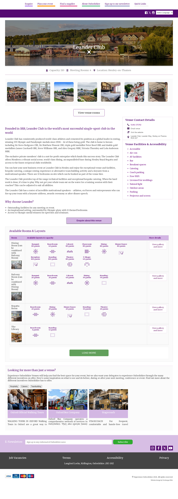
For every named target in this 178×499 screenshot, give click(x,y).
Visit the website (137, 132)
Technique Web (168, 480)
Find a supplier (67, 4)
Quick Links (140, 4)
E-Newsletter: (14, 441)
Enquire (29, 4)
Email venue (135, 129)
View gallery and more (158, 245)
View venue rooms (89, 112)
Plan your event (45, 4)
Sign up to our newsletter (117, 4)
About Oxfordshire (91, 4)
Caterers (24, 386)
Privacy (164, 457)
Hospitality (14, 386)
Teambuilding (36, 386)
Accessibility (115, 457)
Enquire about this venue (89, 220)
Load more (89, 353)
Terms (66, 457)
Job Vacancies (17, 457)
